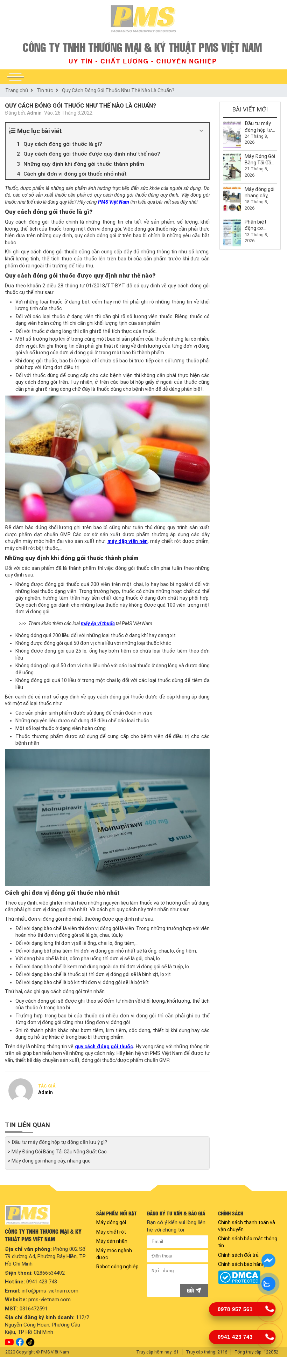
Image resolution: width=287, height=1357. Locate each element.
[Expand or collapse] (201, 131)
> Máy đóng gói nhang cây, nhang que (49, 1161)
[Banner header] (143, 52)
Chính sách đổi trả (238, 1255)
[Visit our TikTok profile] (30, 1342)
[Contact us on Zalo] (268, 1284)
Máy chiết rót (111, 1232)
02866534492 (49, 1273)
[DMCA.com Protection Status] (248, 1277)
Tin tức (45, 90)
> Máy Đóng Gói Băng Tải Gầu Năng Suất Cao (57, 1151)
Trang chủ (16, 90)
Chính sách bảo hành (241, 1264)
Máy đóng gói (111, 1222)
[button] (15, 77)
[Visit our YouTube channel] (9, 1342)
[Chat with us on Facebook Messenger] (268, 1260)
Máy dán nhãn (111, 1241)
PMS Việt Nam (113, 202)
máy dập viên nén (127, 541)
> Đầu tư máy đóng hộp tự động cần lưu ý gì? (57, 1142)
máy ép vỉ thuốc (98, 623)
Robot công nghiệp (117, 1266)
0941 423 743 (41, 1281)
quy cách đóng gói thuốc (104, 1046)
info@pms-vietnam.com (50, 1291)
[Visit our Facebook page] (19, 1342)
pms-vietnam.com (49, 1299)
